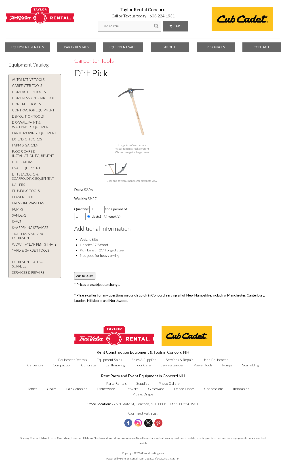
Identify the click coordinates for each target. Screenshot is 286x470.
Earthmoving (115, 365)
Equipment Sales (123, 47)
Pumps (17, 209)
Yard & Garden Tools (30, 250)
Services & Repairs (28, 272)
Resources (216, 47)
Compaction (62, 365)
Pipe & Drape (142, 394)
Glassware (156, 388)
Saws (16, 221)
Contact (261, 47)
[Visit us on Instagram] (138, 422)
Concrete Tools (26, 104)
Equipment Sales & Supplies (28, 264)
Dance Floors (184, 388)
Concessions (213, 388)
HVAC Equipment (26, 168)
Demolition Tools (28, 116)
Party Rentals (76, 47)
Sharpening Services (30, 228)
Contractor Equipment (33, 110)
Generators (22, 162)
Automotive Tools (28, 79)
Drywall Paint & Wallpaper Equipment (31, 124)
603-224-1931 (162, 15)
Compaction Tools (29, 92)
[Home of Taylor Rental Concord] (114, 344)
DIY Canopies (76, 388)
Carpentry (35, 365)
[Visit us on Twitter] (148, 422)
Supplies (142, 383)
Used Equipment (215, 359)
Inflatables (241, 388)
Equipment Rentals (27, 47)
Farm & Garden (25, 145)
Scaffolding (250, 365)
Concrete (88, 365)
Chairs (52, 388)
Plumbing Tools (26, 191)
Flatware (132, 388)
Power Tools (23, 197)
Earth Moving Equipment (34, 133)
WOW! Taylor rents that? (34, 244)
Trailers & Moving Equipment (28, 236)
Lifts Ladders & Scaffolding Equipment (33, 176)
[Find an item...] (156, 26)
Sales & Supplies (144, 359)
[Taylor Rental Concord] (40, 21)
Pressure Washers (28, 203)
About (170, 47)
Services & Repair (179, 359)
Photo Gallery (169, 383)
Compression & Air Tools (34, 98)
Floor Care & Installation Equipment (33, 153)
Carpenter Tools (27, 86)
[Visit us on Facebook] (128, 421)
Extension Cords (27, 139)
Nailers (18, 185)
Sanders (19, 215)
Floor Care (142, 365)
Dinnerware (106, 388)
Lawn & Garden (172, 365)
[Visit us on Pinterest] (158, 421)
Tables (32, 388)
